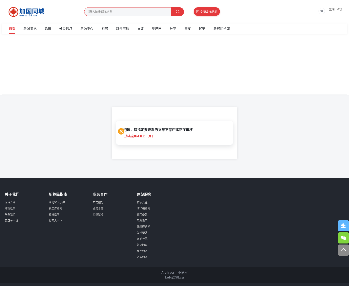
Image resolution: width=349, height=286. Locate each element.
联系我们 (10, 214)
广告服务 (98, 202)
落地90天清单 (57, 202)
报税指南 (54, 214)
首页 (12, 29)
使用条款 (142, 214)
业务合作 (98, 208)
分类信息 (65, 29)
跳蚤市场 (122, 29)
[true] (177, 11)
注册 (340, 9)
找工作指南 (55, 208)
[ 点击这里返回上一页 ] (138, 136)
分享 (173, 29)
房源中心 (87, 29)
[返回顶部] (343, 250)
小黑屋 (182, 272)
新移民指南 (221, 29)
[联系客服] (343, 225)
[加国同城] (37, 12)
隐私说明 (142, 220)
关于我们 (12, 194)
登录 (332, 9)
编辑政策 (10, 208)
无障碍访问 (143, 226)
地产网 (157, 29)
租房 (105, 29)
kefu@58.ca (174, 277)
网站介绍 (10, 202)
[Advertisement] (174, 64)
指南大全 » (55, 220)
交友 (187, 29)
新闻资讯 (30, 29)
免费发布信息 (209, 11)
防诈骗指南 (143, 208)
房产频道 (142, 250)
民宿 (202, 29)
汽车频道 (142, 256)
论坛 (48, 29)
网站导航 (142, 238)
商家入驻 (142, 202)
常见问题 (142, 244)
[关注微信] (343, 237)
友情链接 (98, 214)
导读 (140, 29)
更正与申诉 (11, 220)
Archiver (167, 272)
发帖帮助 (142, 232)
